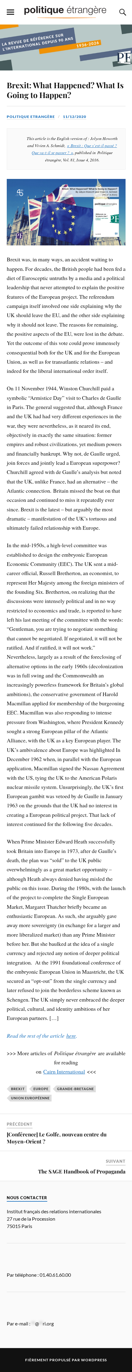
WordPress (94, 1360)
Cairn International (64, 1071)
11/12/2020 (74, 116)
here (71, 1035)
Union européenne (30, 1098)
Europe (41, 1089)
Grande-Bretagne (75, 1089)
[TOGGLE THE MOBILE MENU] (10, 12)
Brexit (18, 1089)
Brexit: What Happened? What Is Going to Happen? (65, 90)
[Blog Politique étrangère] (66, 12)
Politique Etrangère (31, 116)
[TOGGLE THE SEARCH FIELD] (122, 12)
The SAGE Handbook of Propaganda (82, 1171)
